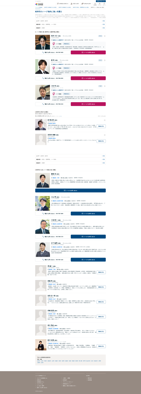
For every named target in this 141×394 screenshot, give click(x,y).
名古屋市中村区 (60, 200)
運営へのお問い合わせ (42, 387)
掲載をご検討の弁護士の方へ (69, 385)
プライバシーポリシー (68, 382)
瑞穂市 (56, 360)
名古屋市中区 (59, 224)
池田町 (38, 362)
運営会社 (90, 378)
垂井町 (76, 360)
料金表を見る (66, 43)
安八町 (92, 360)
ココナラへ (38, 1)
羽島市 (45, 360)
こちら (61, 116)
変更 (104, 21)
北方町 (42, 362)
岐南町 (66, 360)
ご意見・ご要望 (66, 378)
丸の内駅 (67, 223)
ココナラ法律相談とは (42, 378)
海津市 (63, 360)
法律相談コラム (40, 382)
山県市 (53, 360)
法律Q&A (39, 380)
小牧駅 (59, 313)
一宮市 (58, 177)
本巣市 (60, 360)
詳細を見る (101, 126)
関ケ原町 (80, 360)
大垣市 (42, 360)
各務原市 (49, 360)
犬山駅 (59, 284)
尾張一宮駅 (64, 177)
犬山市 (54, 284)
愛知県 (54, 177)
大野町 (99, 360)
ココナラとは (40, 383)
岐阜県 (50, 123)
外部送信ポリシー (67, 383)
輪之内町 (88, 360)
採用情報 (90, 380)
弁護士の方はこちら (101, 1)
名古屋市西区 (55, 328)
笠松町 (70, 360)
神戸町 (84, 360)
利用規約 (65, 380)
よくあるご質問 (40, 385)
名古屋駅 (68, 200)
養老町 (73, 360)
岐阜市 (54, 40)
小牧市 (54, 313)
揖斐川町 (96, 360)
